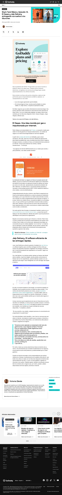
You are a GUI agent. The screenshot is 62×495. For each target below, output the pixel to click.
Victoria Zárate (9, 26)
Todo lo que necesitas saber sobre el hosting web (10, 427)
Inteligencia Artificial (43, 422)
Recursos (12, 454)
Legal (4, 462)
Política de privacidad (50, 486)
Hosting (54, 464)
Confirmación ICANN (27, 453)
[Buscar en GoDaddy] (59, 5)
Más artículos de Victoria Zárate (11, 396)
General (5, 9)
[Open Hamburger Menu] (2, 1)
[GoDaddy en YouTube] (58, 481)
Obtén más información (9, 434)
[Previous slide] (54, 413)
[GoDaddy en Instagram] (47, 481)
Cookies (57, 486)
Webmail (25, 461)
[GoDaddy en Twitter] (54, 481)
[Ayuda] (53, 2)
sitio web (26, 304)
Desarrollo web (10, 419)
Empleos (4, 453)
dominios (51, 380)
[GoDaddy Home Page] (8, 481)
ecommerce (52, 383)
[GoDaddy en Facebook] (44, 481)
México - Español (18, 480)
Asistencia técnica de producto (15, 449)
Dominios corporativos (28, 455)
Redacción (5, 464)
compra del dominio (25, 137)
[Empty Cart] (58, 2)
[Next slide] (58, 413)
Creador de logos (56, 469)
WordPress (54, 462)
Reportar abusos (13, 451)
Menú (3, 5)
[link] (8, 32)
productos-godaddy (54, 390)
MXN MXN (28, 480)
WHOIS (25, 463)
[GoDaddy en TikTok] (51, 481)
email (50, 386)
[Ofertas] (51, 2)
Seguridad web (55, 467)
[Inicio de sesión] (56, 2)
